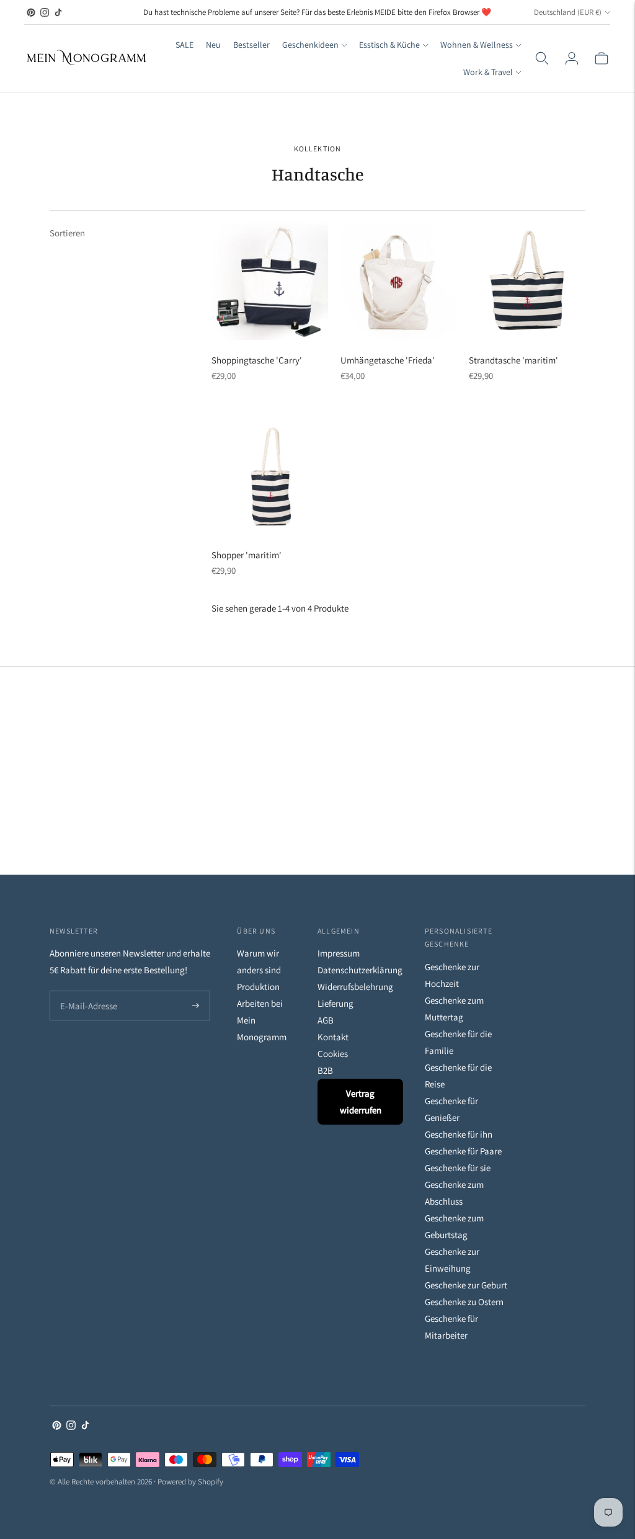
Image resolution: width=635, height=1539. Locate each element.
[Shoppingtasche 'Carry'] (269, 281)
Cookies (333, 1053)
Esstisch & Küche (389, 44)
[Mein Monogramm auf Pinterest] (31, 12)
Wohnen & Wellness (476, 44)
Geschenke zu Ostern (464, 1302)
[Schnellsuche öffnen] (542, 58)
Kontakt (333, 1037)
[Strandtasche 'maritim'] (527, 281)
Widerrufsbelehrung (355, 987)
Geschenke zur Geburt (466, 1285)
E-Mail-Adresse (86, 991)
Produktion (258, 987)
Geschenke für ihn (458, 1134)
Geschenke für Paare (463, 1151)
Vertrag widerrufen (360, 1101)
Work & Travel (488, 72)
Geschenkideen (310, 44)
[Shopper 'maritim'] (269, 476)
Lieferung (335, 1003)
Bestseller (251, 44)
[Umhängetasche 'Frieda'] (398, 281)
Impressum (339, 953)
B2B (325, 1070)
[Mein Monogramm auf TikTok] (58, 12)
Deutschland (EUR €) (568, 12)
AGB (326, 1020)
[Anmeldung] (571, 58)
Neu (213, 44)
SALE (184, 44)
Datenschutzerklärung (360, 970)
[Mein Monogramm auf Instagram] (44, 12)
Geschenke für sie (458, 1168)
